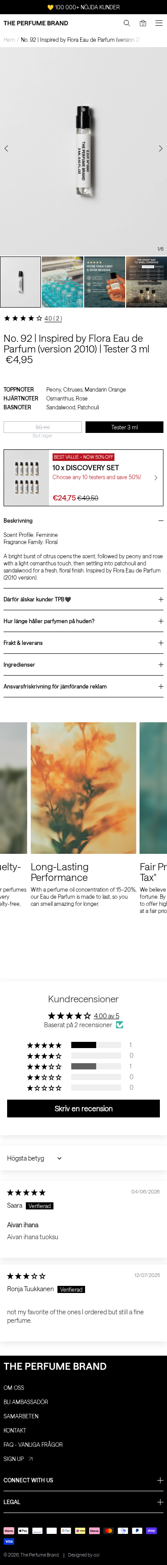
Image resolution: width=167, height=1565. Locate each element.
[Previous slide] (6, 148)
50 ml (42, 427)
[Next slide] (160, 148)
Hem (9, 39)
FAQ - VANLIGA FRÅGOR (33, 1444)
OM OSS (14, 1388)
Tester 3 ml (124, 427)
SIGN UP (14, 1459)
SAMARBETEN (21, 1416)
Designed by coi (83, 1554)
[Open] (159, 23)
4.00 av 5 (106, 1016)
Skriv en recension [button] (84, 1108)
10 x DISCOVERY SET (86, 467)
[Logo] (36, 23)
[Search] (126, 23)
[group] (20, 282)
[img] (26, 1192)
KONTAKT (15, 1430)
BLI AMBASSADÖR (26, 1402)
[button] (45, 1045)
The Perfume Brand (39, 1554)
